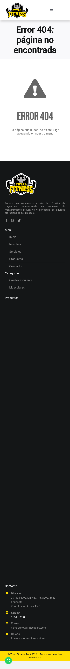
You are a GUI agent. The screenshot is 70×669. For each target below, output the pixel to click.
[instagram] (12, 220)
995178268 (18, 617)
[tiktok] (19, 220)
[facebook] (6, 220)
